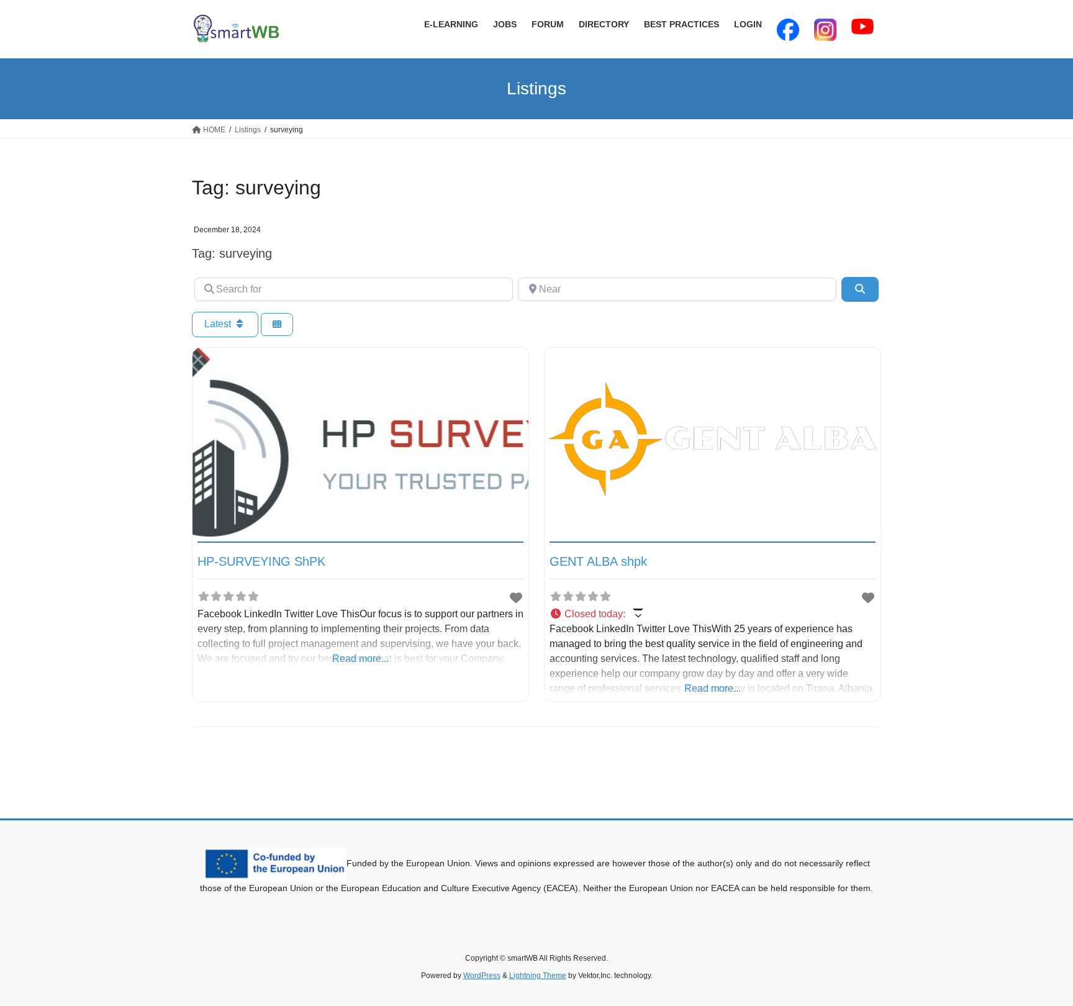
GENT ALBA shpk (598, 561)
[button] (713, 614)
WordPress (481, 975)
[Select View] (277, 324)
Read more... (360, 658)
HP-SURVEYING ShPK (261, 561)
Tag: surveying (232, 253)
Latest (218, 324)
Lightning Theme (537, 975)
